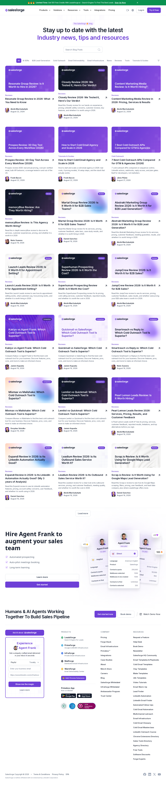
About (103, 664)
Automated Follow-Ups (143, 705)
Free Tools (137, 750)
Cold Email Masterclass (143, 727)
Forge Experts (139, 759)
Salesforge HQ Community (145, 655)
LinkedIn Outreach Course (144, 732)
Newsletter (138, 651)
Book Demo (138, 646)
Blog (103, 678)
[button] (45, 10)
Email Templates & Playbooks (146, 660)
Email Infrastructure (109, 646)
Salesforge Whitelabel (110, 682)
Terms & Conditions (41, 774)
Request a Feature (141, 637)
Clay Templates (140, 669)
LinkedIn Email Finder (142, 700)
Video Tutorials (140, 682)
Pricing (112, 10)
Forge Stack (106, 642)
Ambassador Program (110, 691)
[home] (15, 10)
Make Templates (140, 673)
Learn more (25, 690)
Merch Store (106, 669)
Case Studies (106, 660)
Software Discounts (141, 754)
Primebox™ (105, 651)
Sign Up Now (120, 3)
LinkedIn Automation (142, 696)
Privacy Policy (58, 774)
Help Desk (137, 642)
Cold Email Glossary (142, 723)
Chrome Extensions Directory (146, 736)
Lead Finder (138, 691)
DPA (67, 774)
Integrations (99, 10)
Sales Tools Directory (142, 741)
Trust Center (106, 696)
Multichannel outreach (143, 714)
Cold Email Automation (143, 709)
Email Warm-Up (140, 687)
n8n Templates (139, 678)
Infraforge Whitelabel (110, 687)
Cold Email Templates (142, 664)
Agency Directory (141, 745)
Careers (104, 673)
